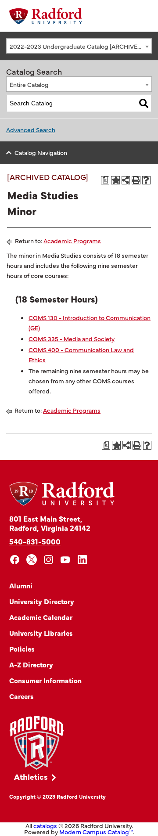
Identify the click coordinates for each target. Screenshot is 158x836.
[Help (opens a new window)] (146, 180)
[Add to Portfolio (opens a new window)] (115, 180)
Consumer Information (45, 680)
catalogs (45, 825)
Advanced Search (30, 129)
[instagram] (48, 559)
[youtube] (65, 559)
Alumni (20, 585)
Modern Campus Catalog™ (96, 831)
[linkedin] (82, 559)
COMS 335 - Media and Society (72, 338)
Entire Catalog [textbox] (29, 84)
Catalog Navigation (40, 152)
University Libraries (41, 633)
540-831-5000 (35, 541)
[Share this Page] (126, 180)
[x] (31, 559)
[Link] (36, 743)
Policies (22, 648)
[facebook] (14, 559)
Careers (21, 696)
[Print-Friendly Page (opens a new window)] (136, 180)
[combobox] (79, 46)
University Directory (41, 601)
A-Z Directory (31, 664)
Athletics (31, 776)
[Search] (144, 103)
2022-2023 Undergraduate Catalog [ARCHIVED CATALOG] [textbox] (80, 46)
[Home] (45, 16)
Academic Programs (72, 240)
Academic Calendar (40, 617)
